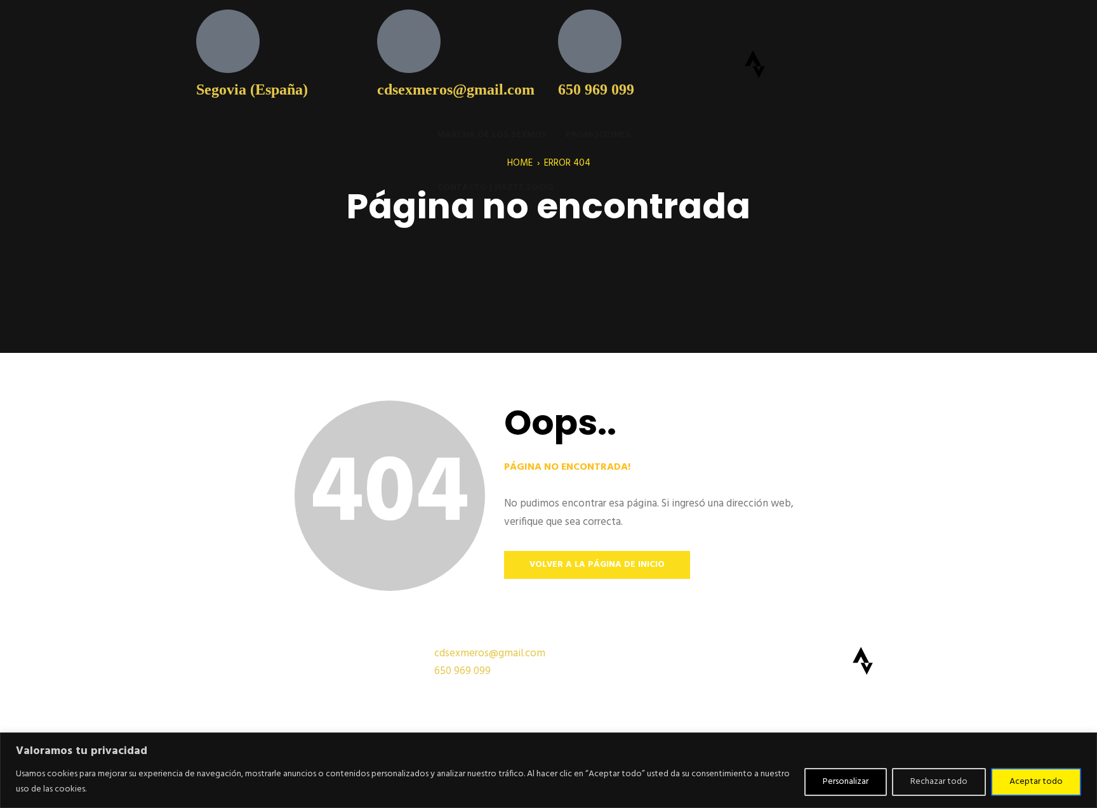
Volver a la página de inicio (597, 564)
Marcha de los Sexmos (492, 135)
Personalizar (845, 781)
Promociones (598, 135)
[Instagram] (823, 25)
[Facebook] (789, 25)
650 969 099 (596, 89)
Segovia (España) (252, 89)
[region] (548, 770)
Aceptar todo (1036, 781)
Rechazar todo (938, 781)
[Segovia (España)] (228, 41)
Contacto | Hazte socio (495, 187)
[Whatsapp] (858, 25)
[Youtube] (755, 25)
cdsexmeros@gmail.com (456, 89)
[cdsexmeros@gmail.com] (409, 41)
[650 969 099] (590, 41)
